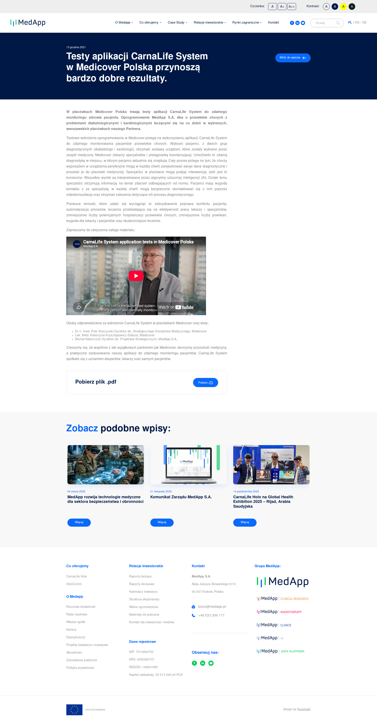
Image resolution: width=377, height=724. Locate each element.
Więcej (79, 522)
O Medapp (122, 22)
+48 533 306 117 (211, 615)
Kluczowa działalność (81, 607)
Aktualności (74, 652)
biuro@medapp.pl (212, 607)
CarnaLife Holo (76, 576)
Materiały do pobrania (144, 614)
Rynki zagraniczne (245, 22)
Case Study (176, 22)
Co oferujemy (149, 22)
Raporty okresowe (141, 584)
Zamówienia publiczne (81, 660)
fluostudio (304, 709)
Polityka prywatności (80, 668)
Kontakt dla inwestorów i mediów (151, 622)
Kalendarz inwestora (143, 592)
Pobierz (203, 383)
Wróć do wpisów (290, 57)
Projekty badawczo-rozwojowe (87, 645)
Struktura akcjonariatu (144, 599)
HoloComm (74, 584)
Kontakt (273, 22)
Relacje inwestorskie (208, 22)
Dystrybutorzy (75, 637)
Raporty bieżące (140, 576)
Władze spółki (75, 622)
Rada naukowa (76, 614)
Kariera (71, 630)
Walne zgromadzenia (143, 607)
